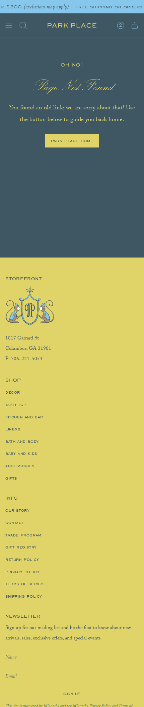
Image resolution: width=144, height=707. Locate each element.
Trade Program (23, 535)
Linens (12, 429)
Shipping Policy (23, 596)
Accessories (19, 466)
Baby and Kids (21, 453)
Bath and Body (22, 441)
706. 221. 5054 (27, 359)
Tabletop (15, 404)
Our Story (17, 510)
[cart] (135, 25)
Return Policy (22, 559)
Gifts (11, 478)
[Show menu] (8, 25)
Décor (12, 392)
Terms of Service (26, 584)
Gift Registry (21, 547)
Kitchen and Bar (24, 417)
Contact (14, 522)
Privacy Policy (22, 572)
